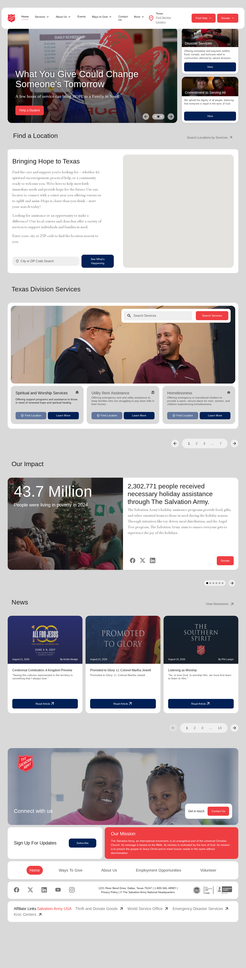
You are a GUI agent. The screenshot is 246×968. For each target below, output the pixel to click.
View (210, 66)
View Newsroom (220, 604)
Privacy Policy (109, 892)
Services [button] (40, 16)
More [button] (137, 16)
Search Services (212, 315)
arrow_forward (234, 728)
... (212, 443)
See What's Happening (98, 261)
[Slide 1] (155, 116)
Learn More (63, 415)
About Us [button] (61, 16)
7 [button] (221, 443)
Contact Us (123, 18)
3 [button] (204, 443)
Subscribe (82, 843)
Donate (225, 18)
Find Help (201, 18)
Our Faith (53, 110)
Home (25, 16)
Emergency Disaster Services (201, 908)
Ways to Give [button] (100, 16)
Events (81, 16)
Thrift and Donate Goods (99, 908)
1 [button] (189, 443)
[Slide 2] (158, 116)
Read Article (45, 703)
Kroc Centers (28, 914)
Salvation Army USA (54, 909)
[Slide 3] (161, 116)
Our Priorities (28, 110)
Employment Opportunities (158, 870)
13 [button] (220, 728)
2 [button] (197, 443)
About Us (109, 870)
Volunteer (208, 870)
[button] (175, 443)
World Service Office (148, 908)
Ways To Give (70, 870)
